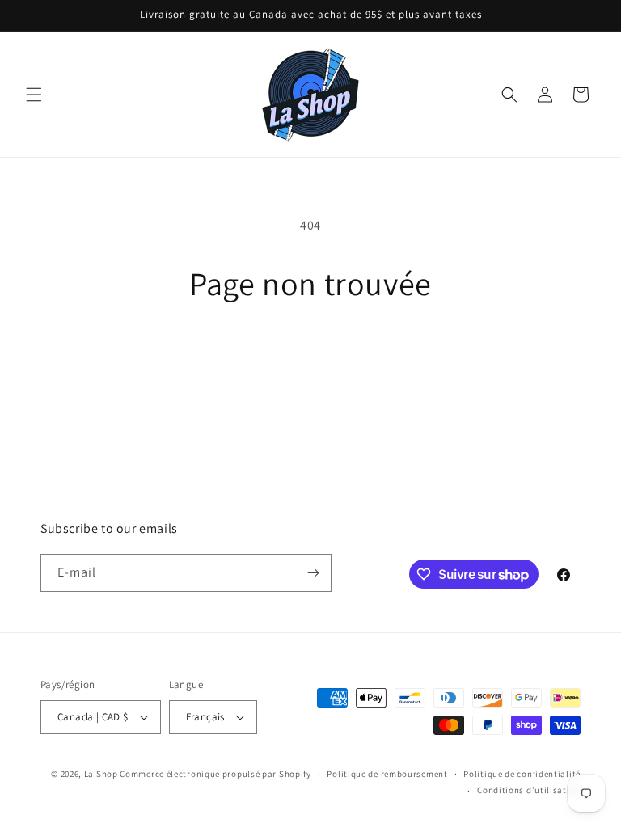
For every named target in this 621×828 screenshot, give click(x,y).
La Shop (101, 773)
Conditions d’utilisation (529, 790)
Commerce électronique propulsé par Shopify (215, 773)
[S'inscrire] (313, 573)
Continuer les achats (310, 354)
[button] (34, 94)
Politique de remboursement (387, 773)
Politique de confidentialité (522, 773)
